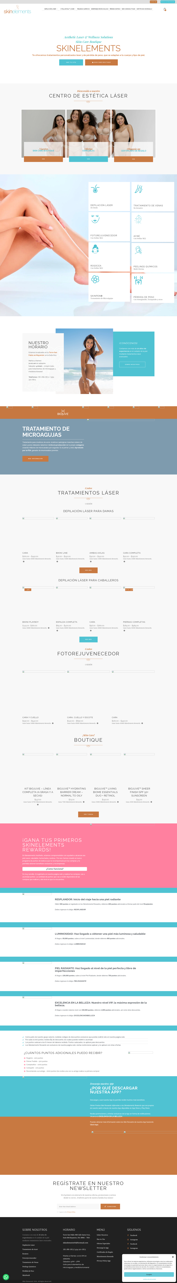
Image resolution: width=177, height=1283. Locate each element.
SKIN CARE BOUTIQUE (102, 62)
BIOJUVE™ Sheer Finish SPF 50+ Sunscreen (139, 792)
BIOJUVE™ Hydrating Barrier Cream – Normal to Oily (71, 792)
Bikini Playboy (30, 622)
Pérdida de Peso (144, 297)
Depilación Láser (102, 205)
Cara (25, 553)
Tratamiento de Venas (148, 206)
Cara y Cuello (30, 717)
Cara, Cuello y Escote (80, 717)
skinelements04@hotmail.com (75, 1243)
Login (153, 2)
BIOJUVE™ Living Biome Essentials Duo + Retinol (105, 792)
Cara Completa (132, 553)
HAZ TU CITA (71, 62)
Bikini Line (62, 553)
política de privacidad (149, 1279)
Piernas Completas (134, 622)
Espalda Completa (66, 622)
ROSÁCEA (96, 266)
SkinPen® (97, 296)
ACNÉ (137, 236)
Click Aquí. (94, 1125)
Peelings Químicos (145, 267)
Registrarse (167, 2)
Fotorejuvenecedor (104, 235)
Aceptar (149, 1274)
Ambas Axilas (97, 553)
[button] (173, 1257)
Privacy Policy (71, 1212)
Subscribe (111, 1206)
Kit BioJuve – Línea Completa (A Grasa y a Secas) (37, 792)
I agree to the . (67, 1212)
